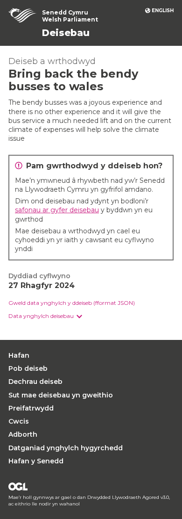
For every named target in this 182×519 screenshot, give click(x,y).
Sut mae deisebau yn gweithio (60, 395)
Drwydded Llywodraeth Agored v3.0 (128, 497)
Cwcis (18, 421)
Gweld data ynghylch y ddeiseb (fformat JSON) (71, 302)
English (163, 10)
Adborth (22, 434)
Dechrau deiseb (35, 381)
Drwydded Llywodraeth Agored (18, 486)
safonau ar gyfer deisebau (57, 210)
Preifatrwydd (31, 408)
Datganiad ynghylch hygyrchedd (65, 448)
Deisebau (66, 32)
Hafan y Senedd (35, 461)
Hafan (18, 355)
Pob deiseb (28, 368)
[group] (91, 316)
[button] (45, 316)
